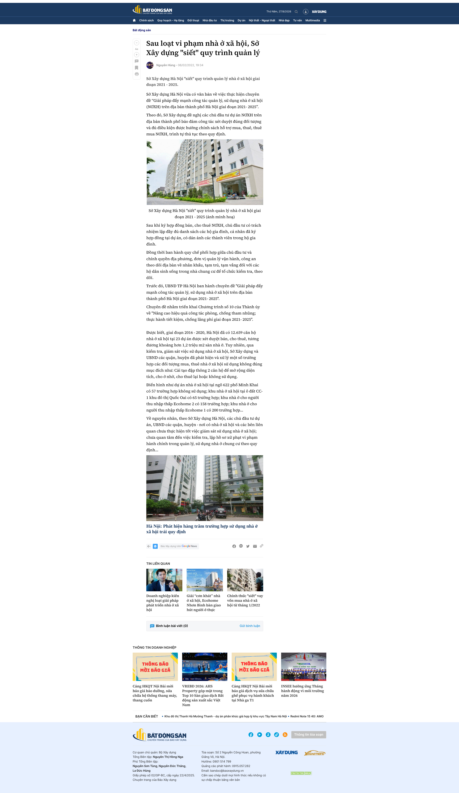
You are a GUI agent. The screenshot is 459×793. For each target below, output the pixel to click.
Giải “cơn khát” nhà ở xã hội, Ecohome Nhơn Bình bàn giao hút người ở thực (204, 602)
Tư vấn (297, 20)
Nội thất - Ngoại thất (262, 20)
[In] (136, 74)
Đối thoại (193, 20)
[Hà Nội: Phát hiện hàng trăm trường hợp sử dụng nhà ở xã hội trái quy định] (204, 488)
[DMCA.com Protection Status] (301, 773)
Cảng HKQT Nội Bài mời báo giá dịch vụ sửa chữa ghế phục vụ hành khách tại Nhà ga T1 (253, 693)
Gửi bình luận (250, 626)
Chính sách (146, 20)
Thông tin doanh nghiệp (154, 648)
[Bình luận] (136, 61)
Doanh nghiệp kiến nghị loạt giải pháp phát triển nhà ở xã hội (162, 602)
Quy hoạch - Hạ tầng (170, 20)
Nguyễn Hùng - (166, 65)
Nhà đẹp (284, 20)
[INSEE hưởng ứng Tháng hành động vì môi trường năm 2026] (303, 667)
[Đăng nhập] (305, 11)
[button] (136, 42)
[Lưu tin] (136, 67)
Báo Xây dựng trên (171, 546)
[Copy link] (261, 546)
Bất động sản (142, 30)
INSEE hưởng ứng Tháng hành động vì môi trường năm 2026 (302, 691)
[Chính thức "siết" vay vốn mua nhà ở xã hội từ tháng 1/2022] (245, 580)
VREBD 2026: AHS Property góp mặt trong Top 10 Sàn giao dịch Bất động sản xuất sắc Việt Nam (203, 695)
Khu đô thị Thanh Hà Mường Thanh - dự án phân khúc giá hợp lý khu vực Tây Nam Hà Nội (225, 716)
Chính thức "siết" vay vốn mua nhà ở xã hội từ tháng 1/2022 (245, 600)
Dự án (241, 20)
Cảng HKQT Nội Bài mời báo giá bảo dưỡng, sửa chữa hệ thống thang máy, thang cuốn (155, 693)
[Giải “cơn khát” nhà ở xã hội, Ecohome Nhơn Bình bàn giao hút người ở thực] (205, 580)
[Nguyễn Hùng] (149, 65)
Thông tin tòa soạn (308, 735)
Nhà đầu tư (210, 20)
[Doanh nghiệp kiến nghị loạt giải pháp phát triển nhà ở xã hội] (164, 580)
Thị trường (227, 20)
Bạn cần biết (146, 716)
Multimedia (313, 20)
